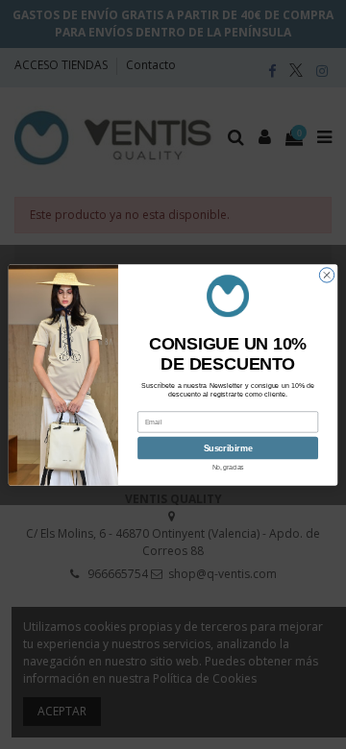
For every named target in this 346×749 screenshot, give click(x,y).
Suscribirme (228, 447)
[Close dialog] (326, 274)
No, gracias (228, 466)
